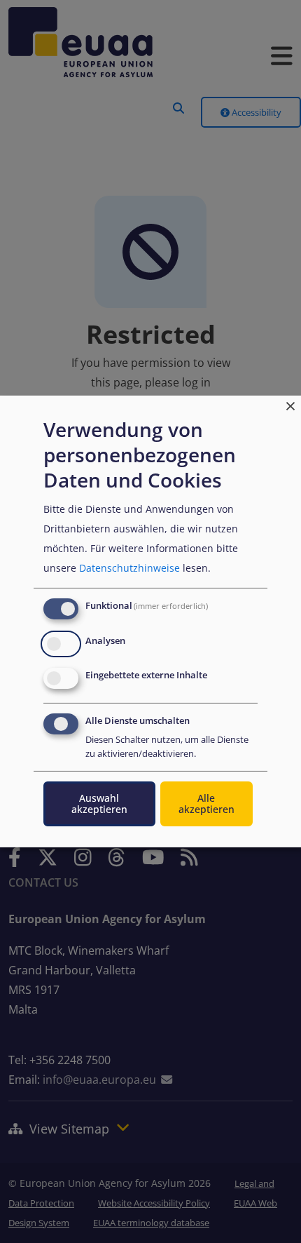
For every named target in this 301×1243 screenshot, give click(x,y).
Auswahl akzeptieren (99, 803)
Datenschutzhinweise (129, 568)
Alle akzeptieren (206, 803)
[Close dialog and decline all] (290, 404)
